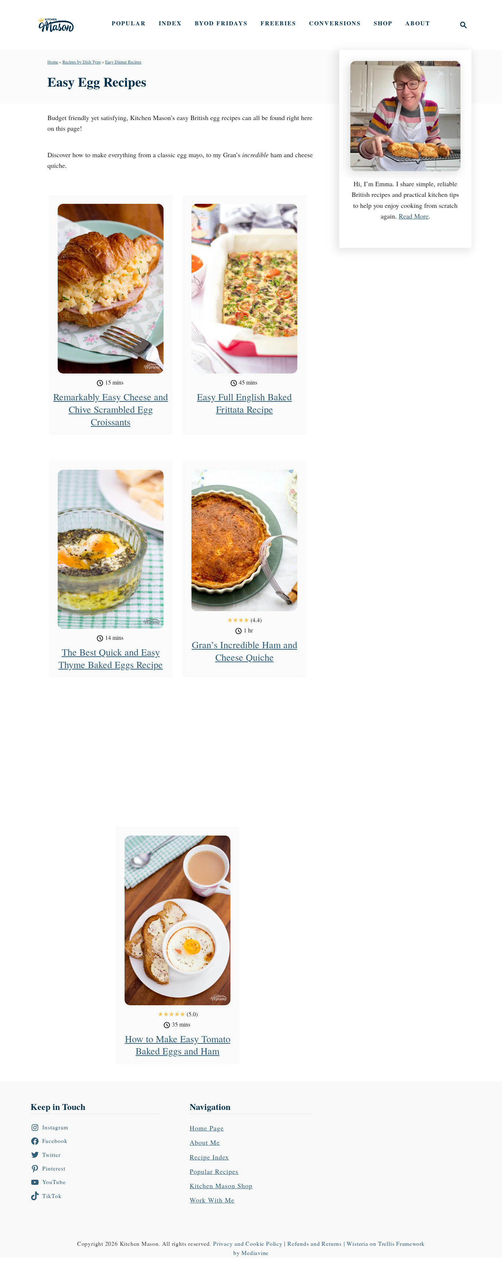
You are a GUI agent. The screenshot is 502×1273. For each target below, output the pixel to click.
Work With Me (212, 1200)
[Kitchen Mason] (61, 25)
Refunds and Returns (314, 1243)
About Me (205, 1142)
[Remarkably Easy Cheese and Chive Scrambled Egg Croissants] (111, 289)
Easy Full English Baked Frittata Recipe (244, 402)
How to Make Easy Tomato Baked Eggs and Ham (177, 1044)
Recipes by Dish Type (81, 62)
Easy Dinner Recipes (123, 62)
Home (52, 62)
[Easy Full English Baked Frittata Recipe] (244, 289)
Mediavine (255, 1252)
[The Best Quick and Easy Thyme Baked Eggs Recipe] (111, 549)
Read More (414, 216)
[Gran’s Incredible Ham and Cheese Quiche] (244, 540)
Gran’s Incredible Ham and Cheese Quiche (244, 650)
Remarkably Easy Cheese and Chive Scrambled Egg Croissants (110, 409)
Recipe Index (209, 1157)
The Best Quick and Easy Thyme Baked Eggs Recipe (110, 658)
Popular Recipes (214, 1171)
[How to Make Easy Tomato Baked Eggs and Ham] (178, 920)
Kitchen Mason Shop (221, 1185)
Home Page (207, 1128)
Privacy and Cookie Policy (248, 1243)
